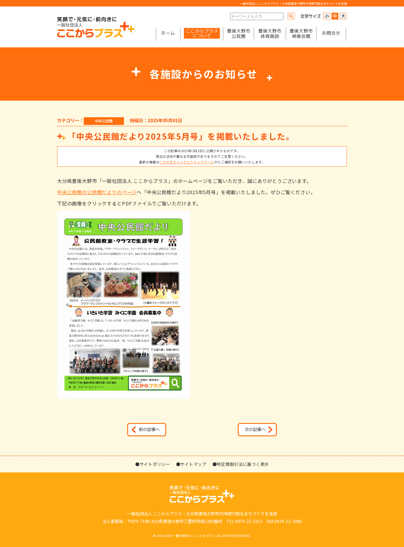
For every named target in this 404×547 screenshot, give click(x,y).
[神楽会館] (301, 34)
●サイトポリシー (152, 464)
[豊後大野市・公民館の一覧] (238, 34)
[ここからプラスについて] (201, 34)
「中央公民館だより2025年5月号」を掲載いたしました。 (180, 136)
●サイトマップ (191, 464)
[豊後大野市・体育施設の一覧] (270, 34)
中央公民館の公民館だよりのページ (97, 192)
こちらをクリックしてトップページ (186, 162)
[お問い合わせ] (331, 34)
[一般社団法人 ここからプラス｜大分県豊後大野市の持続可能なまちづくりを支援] (96, 35)
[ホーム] (168, 34)
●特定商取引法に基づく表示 (240, 464)
